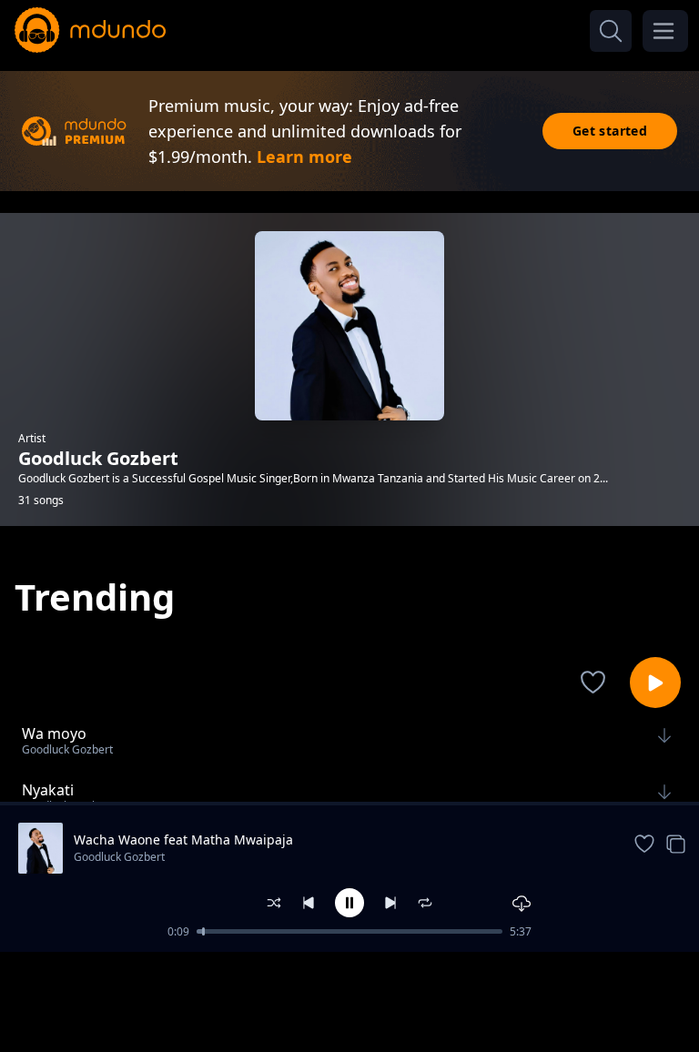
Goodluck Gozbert (119, 857)
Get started (609, 130)
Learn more (304, 156)
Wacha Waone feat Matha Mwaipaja (183, 839)
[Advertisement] (349, 1000)
